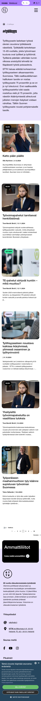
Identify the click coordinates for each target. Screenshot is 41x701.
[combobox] (26, 3)
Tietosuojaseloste (7, 682)
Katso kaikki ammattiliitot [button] (14, 556)
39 (34, 531)
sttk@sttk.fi (13, 622)
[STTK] (15, 10)
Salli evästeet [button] (20, 687)
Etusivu (4, 24)
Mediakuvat (13, 3)
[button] (20, 697)
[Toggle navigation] (36, 10)
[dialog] (20, 680)
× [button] (38, 663)
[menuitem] (37, 3)
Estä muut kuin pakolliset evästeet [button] (20, 692)
